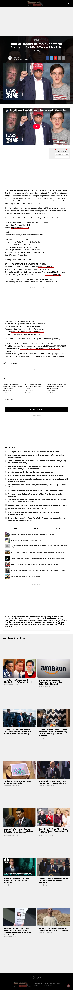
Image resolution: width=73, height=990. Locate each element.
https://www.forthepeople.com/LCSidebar (29, 213)
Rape (11, 624)
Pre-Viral (7, 624)
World (15, 626)
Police (44, 622)
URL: (54, 154)
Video (61, 624)
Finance (7, 620)
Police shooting (52, 622)
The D (5, 885)
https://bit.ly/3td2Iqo (53, 275)
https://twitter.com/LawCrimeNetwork (25, 326)
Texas (55, 624)
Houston (32, 620)
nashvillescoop (18, 622)
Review (16, 624)
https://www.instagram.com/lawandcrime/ (30, 324)
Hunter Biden (38, 620)
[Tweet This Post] (51, 58)
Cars (55, 616)
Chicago (60, 616)
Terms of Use (51, 983)
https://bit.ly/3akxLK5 (42, 269)
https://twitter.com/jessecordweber (29, 235)
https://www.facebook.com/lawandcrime (28, 329)
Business (43, 616)
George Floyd (19, 620)
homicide (26, 620)
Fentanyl (60, 618)
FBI (43, 618)
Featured (51, 618)
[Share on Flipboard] (55, 58)
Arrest (27, 616)
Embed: (53, 157)
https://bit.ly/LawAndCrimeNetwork (44, 218)
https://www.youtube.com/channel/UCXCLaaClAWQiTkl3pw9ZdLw (38, 354)
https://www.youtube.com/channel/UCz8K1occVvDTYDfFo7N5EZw (41, 346)
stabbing (46, 624)
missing (64, 620)
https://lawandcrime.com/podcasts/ (46, 339)
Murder (8, 622)
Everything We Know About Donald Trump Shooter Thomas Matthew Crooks (12, 386)
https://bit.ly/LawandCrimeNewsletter (51, 272)
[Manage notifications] (68, 985)
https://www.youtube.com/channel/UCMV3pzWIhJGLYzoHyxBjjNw (39, 356)
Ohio (32, 622)
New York (27, 622)
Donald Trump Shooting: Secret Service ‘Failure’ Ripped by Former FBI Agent (56, 386)
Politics (61, 622)
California (50, 616)
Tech (51, 624)
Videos (8, 626)
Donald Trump (38, 618)
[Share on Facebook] (47, 58)
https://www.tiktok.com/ (20, 334)
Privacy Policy (38, 983)
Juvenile (45, 620)
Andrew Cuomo (21, 616)
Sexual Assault (32, 624)
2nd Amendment (10, 616)
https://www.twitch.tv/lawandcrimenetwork (27, 332)
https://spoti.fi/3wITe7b (20, 228)
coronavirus (8, 618)
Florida (12, 620)
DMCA (44, 983)
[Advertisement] (36, 21)
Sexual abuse (23, 624)
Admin (17, 57)
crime (16, 618)
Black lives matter (35, 616)
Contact (58, 983)
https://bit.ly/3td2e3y (46, 267)
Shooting (41, 624)
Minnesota (59, 620)
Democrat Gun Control (27, 618)
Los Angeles (51, 620)
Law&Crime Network (59, 150)
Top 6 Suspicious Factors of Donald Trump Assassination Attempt (33, 386)
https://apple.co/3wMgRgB (20, 225)
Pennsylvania (37, 622)
